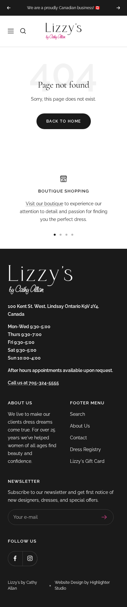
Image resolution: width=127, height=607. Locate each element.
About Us (80, 426)
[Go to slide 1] (55, 235)
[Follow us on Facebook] (15, 558)
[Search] (23, 31)
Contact (78, 437)
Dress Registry (85, 449)
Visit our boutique (44, 203)
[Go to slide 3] (66, 235)
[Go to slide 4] (72, 235)
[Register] (104, 517)
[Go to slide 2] (61, 235)
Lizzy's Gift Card (87, 461)
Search (77, 414)
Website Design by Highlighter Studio (82, 585)
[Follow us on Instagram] (29, 558)
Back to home (63, 121)
